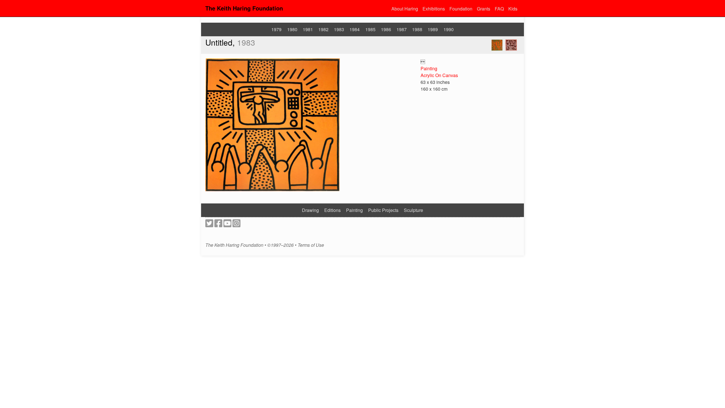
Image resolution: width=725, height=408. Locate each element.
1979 (276, 29)
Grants (483, 8)
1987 (401, 29)
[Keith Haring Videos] (227, 225)
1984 (354, 29)
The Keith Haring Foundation (244, 8)
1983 (339, 29)
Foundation (460, 8)
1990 (448, 29)
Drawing (310, 210)
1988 (417, 29)
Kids (512, 8)
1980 (292, 29)
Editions (332, 210)
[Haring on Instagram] (236, 225)
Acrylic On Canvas (439, 75)
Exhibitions (434, 8)
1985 (370, 29)
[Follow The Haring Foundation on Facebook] (218, 225)
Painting (429, 68)
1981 (308, 29)
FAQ (499, 8)
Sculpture (413, 210)
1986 (386, 29)
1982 (323, 29)
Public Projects (383, 210)
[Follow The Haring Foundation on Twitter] (209, 225)
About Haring (404, 8)
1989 (433, 29)
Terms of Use (311, 245)
